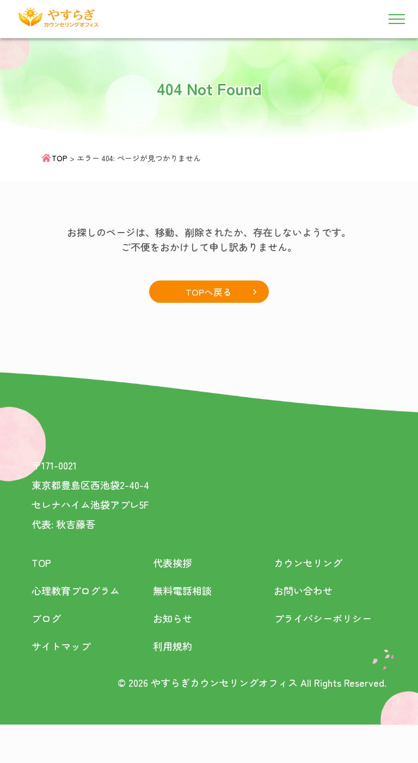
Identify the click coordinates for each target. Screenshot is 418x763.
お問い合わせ (303, 590)
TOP (59, 157)
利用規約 (172, 646)
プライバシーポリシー (323, 618)
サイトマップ (61, 646)
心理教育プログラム (76, 590)
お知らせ (172, 618)
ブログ (46, 618)
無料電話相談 (182, 590)
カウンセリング (308, 563)
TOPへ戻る (209, 291)
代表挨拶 (172, 563)
